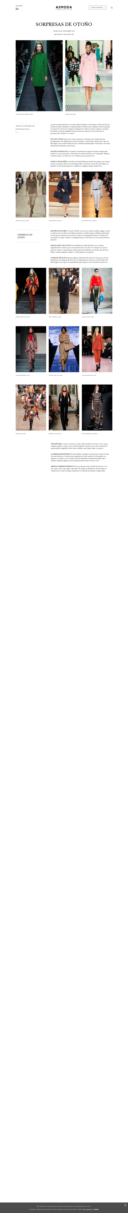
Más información (87, 1209)
